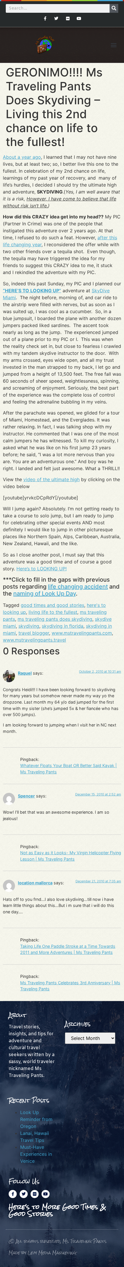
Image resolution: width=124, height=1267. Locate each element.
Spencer (26, 795)
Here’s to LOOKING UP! (41, 569)
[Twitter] (56, 18)
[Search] (114, 8)
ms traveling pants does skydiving (55, 619)
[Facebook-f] (45, 18)
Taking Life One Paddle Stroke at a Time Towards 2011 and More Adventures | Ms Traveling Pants (67, 949)
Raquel (25, 673)
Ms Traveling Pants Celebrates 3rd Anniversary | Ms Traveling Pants (70, 986)
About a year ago (22, 157)
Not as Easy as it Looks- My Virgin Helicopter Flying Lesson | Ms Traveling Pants (70, 855)
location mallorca (35, 882)
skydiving (28, 626)
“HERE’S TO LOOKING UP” (32, 290)
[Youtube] (78, 18)
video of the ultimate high (51, 479)
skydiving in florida (62, 626)
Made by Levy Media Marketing (42, 1252)
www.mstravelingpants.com (82, 633)
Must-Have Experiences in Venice (36, 1154)
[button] (113, 45)
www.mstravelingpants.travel (34, 640)
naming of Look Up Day (44, 593)
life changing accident (78, 586)
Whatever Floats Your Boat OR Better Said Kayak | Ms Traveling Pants (68, 768)
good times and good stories (52, 605)
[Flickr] (67, 18)
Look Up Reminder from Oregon (36, 1119)
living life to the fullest (53, 612)
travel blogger (33, 633)
